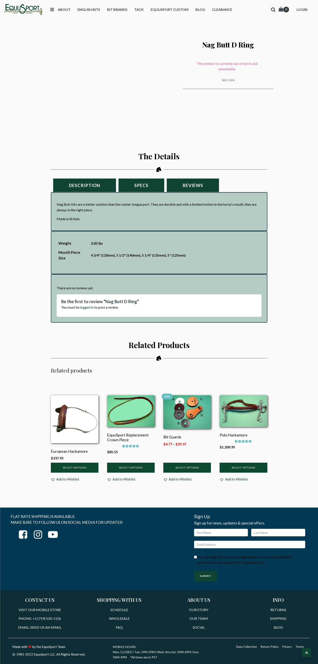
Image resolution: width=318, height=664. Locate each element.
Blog (278, 627)
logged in (87, 307)
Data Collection (246, 646)
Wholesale (119, 618)
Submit (205, 576)
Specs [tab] (141, 185)
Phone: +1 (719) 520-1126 (40, 618)
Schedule (119, 610)
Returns (278, 610)
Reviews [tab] (193, 185)
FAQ (119, 627)
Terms (299, 646)
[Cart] (283, 10)
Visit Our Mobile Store (40, 610)
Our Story (198, 610)
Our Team (199, 618)
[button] (65, 479)
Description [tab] (84, 185)
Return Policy (269, 646)
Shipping (278, 618)
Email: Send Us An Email (39, 627)
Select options (74, 467)
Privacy (287, 646)
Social (199, 627)
